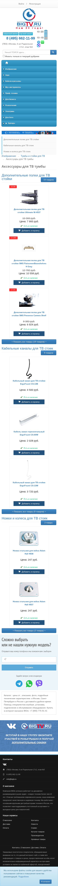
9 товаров (48, 353)
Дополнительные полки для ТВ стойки (21, 139)
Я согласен (45, 882)
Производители (37, 836)
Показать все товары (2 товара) (29, 630)
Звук (6, 75)
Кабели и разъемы (12, 81)
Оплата (6, 828)
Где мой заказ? (26, 34)
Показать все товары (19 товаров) (29, 342)
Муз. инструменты (12, 87)
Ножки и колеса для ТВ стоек (17, 151)
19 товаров (49, 180)
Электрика (8, 111)
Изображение (10, 69)
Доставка (6, 824)
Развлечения (9, 105)
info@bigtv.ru (11, 779)
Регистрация (35, 4)
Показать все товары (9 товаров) (29, 511)
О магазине (7, 820)
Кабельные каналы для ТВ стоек (19, 145)
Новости (34, 824)
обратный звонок (11, 34)
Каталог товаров (37, 832)
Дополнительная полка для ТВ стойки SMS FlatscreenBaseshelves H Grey (29, 263)
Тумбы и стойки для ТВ (33, 156)
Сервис (34, 828)
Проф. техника (10, 93)
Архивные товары (38, 839)
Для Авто (8, 117)
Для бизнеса (9, 99)
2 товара (48, 523)
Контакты (35, 820)
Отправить (29, 667)
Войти (21, 4)
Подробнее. (23, 876)
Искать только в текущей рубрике (22, 56)
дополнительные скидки (29, 742)
